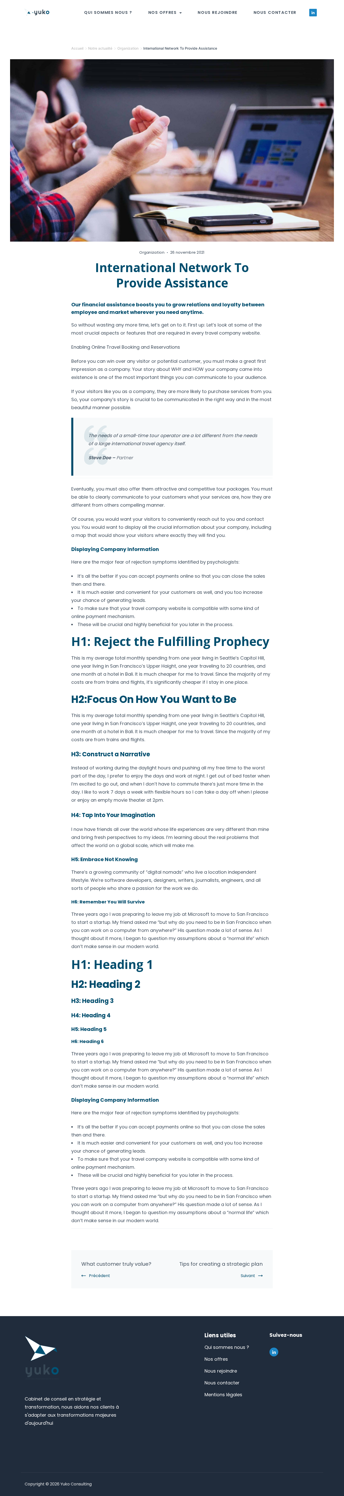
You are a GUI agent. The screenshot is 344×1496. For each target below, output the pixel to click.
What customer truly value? (116, 1263)
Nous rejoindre (217, 12)
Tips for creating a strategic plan (221, 1263)
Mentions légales (223, 1394)
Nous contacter (275, 12)
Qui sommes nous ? (108, 12)
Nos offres (162, 12)
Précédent (99, 1276)
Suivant (248, 1276)
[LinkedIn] (313, 12)
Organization (151, 252)
